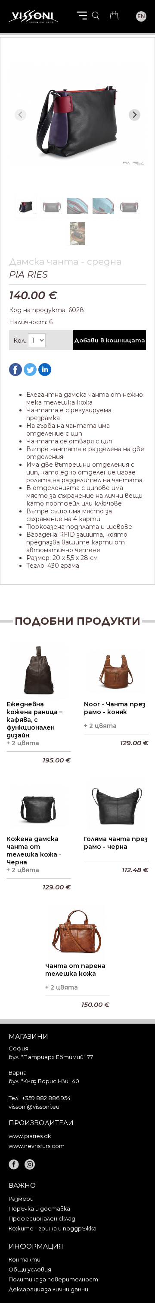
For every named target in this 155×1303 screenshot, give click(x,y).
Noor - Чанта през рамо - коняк (115, 708)
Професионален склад (42, 1218)
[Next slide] (134, 115)
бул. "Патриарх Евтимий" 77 (51, 1056)
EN (141, 16)
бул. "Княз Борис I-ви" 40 (44, 1081)
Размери (21, 1198)
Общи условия (30, 1269)
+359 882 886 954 (46, 1097)
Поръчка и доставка (39, 1208)
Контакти (24, 1259)
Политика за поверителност (53, 1279)
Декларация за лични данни (48, 1289)
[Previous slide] (20, 115)
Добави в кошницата (109, 340)
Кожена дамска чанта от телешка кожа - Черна (34, 850)
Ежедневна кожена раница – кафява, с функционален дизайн (34, 719)
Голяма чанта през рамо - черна (116, 843)
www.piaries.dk (30, 1136)
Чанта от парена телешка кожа (75, 969)
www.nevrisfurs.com (37, 1146)
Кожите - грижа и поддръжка (52, 1228)
